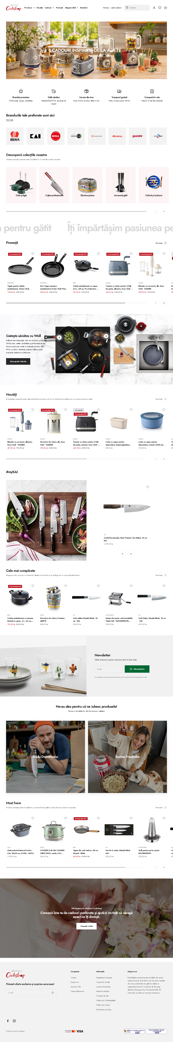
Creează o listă (86, 926)
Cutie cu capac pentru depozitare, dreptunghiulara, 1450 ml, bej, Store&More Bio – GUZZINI (118, 443)
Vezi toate (9, 119)
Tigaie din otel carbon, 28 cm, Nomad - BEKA (85, 852)
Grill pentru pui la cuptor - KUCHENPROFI (149, 852)
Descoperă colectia (18, 361)
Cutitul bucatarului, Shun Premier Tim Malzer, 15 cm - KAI (126, 539)
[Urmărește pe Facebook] (7, 1021)
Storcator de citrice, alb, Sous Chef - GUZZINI (52, 443)
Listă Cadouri (116, 7)
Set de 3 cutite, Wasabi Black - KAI (118, 852)
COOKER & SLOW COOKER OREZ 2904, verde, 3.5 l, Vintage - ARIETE (52, 852)
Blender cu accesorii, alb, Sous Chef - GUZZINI (151, 287)
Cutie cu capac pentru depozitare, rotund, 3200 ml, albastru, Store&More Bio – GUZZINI (150, 443)
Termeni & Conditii (103, 982)
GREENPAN (10, 283)
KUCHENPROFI (110, 615)
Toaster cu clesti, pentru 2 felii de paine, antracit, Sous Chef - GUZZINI (85, 443)
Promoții (59, 7)
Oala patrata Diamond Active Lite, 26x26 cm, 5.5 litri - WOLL (20, 852)
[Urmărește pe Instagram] (14, 1021)
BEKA (74, 283)
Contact (73, 977)
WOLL (9, 847)
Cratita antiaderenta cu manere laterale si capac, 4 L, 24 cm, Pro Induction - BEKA (20, 620)
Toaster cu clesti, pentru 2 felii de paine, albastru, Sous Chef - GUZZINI (118, 287)
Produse (28, 7)
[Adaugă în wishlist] (33, 254)
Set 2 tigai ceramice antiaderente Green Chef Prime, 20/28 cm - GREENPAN (53, 287)
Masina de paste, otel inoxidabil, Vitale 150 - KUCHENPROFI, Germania (119, 620)
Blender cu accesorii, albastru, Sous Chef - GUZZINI (19, 443)
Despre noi (75, 982)
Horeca (106, 7)
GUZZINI (108, 283)
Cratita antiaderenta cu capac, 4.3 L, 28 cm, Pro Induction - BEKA (85, 287)
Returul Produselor (102, 991)
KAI (105, 535)
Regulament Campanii (104, 977)
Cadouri (48, 7)
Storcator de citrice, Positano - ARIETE (53, 620)
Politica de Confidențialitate (105, 1000)
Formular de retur (102, 995)
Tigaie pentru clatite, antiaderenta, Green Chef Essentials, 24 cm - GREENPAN (20, 287)
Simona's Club (76, 986)
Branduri (83, 7)
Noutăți (40, 7)
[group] (86, 50)
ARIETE (42, 615)
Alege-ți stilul (70, 7)
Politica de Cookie (103, 1005)
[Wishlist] (160, 7)
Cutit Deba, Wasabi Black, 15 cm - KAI (152, 620)
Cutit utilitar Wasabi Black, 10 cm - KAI (85, 620)
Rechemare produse (103, 1009)
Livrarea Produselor (103, 986)
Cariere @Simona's (77, 991)
